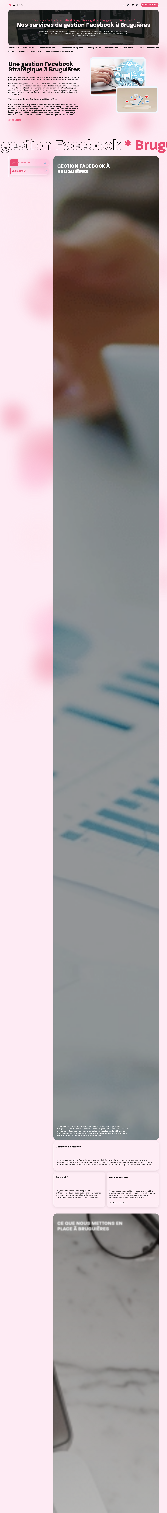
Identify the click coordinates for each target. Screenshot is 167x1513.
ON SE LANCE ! (15, 120)
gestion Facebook (22, 162)
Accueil (11, 51)
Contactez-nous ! (118, 1202)
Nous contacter (149, 4)
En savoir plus (19, 171)
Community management (30, 51)
